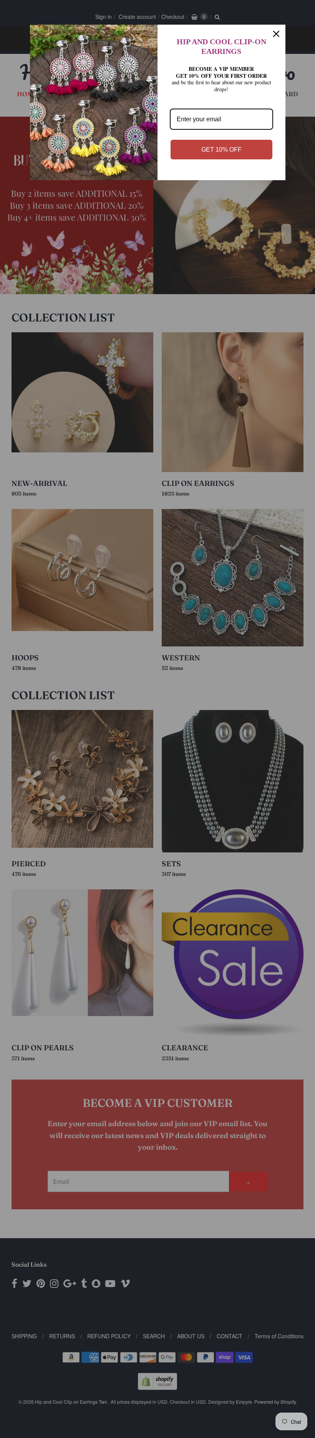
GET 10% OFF (221, 149)
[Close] (276, 34)
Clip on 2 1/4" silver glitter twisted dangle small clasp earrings (96, 1390)
